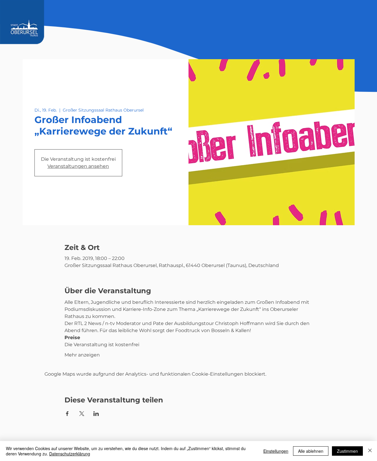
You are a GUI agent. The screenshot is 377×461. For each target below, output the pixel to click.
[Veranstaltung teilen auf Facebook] (67, 413)
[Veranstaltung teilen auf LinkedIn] (96, 413)
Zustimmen (347, 451)
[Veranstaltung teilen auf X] (82, 413)
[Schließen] (369, 451)
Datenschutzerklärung (69, 454)
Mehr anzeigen (82, 355)
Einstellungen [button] (275, 451)
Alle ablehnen (310, 451)
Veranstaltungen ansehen (78, 166)
